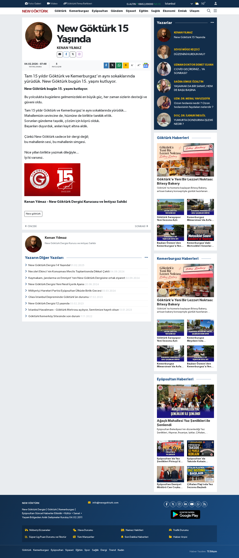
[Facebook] (66, 54)
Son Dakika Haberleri (136, 537)
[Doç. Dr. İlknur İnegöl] (164, 119)
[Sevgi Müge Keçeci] (164, 51)
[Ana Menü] (215, 11)
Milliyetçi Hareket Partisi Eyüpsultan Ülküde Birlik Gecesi (65, 290)
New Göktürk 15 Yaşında (189, 37)
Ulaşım (194, 10)
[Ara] (209, 11)
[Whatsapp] (198, 504)
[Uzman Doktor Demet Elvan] (164, 68)
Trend (112, 550)
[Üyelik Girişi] (214, 4)
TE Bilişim (212, 551)
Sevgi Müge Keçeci (187, 49)
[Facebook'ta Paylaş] (106, 65)
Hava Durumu (85, 530)
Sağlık (155, 10)
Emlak (182, 10)
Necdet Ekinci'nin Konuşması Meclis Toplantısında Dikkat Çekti (69, 271)
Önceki (32, 226)
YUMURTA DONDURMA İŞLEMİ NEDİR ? (193, 122)
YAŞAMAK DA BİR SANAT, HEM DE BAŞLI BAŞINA (193, 88)
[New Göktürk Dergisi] (35, 11)
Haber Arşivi (180, 537)
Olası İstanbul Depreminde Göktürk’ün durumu (58, 297)
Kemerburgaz (79, 10)
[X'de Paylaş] (112, 65)
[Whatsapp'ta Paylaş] (119, 65)
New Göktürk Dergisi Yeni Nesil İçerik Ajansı (56, 284)
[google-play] (185, 514)
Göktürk (60, 10)
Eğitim (143, 10)
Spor (87, 550)
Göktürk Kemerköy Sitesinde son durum (54, 316)
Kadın (121, 550)
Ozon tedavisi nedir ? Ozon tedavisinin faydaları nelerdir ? (193, 105)
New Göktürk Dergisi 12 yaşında (49, 303)
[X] (73, 54)
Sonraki (140, 226)
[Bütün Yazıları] (146, 257)
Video (54, 3)
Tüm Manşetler (85, 537)
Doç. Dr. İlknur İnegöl (190, 115)
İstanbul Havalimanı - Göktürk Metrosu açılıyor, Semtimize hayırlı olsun (73, 309)
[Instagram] (79, 54)
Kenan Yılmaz (69, 48)
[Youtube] (192, 504)
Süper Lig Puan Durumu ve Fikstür (47, 537)
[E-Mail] (60, 54)
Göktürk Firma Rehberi (79, 3)
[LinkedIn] (185, 504)
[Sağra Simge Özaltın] (164, 85)
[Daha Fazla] (126, 65)
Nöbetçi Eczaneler (39, 530)
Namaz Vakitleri (134, 530)
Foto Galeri (34, 3)
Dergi (104, 550)
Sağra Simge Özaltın (188, 81)
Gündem (117, 10)
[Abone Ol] (146, 65)
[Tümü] (212, 22)
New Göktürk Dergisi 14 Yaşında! (49, 265)
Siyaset (131, 10)
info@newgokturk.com (105, 502)
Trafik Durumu (181, 530)
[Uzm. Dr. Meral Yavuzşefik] (164, 102)
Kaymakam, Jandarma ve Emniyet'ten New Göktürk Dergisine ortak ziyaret (77, 278)
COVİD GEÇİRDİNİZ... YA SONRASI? (189, 71)
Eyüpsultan (100, 10)
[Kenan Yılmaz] (38, 35)
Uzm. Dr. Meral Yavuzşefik (192, 98)
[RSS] (204, 504)
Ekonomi (169, 10)
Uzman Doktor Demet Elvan (193, 64)
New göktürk (33, 213)
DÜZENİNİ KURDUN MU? (189, 54)
